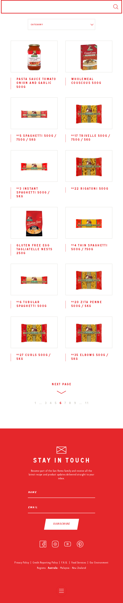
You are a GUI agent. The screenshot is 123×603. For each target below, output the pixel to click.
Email (33, 507)
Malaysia (65, 568)
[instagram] (55, 543)
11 (87, 403)
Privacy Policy (21, 562)
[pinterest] (80, 543)
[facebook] (43, 543)
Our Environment (99, 562)
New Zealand (79, 568)
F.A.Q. (64, 562)
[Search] (116, 6)
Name (33, 492)
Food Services (78, 562)
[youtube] (68, 543)
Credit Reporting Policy (45, 562)
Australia (53, 568)
